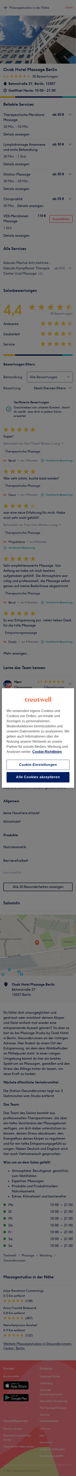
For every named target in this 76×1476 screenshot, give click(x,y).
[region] (38, 738)
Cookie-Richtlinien (47, 752)
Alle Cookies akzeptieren (38, 777)
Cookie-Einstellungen (38, 765)
